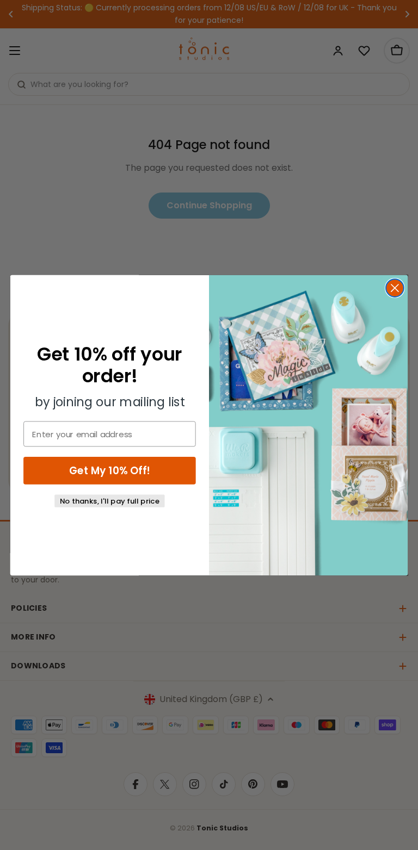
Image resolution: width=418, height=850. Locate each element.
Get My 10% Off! (109, 470)
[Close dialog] (395, 288)
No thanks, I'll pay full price (110, 500)
